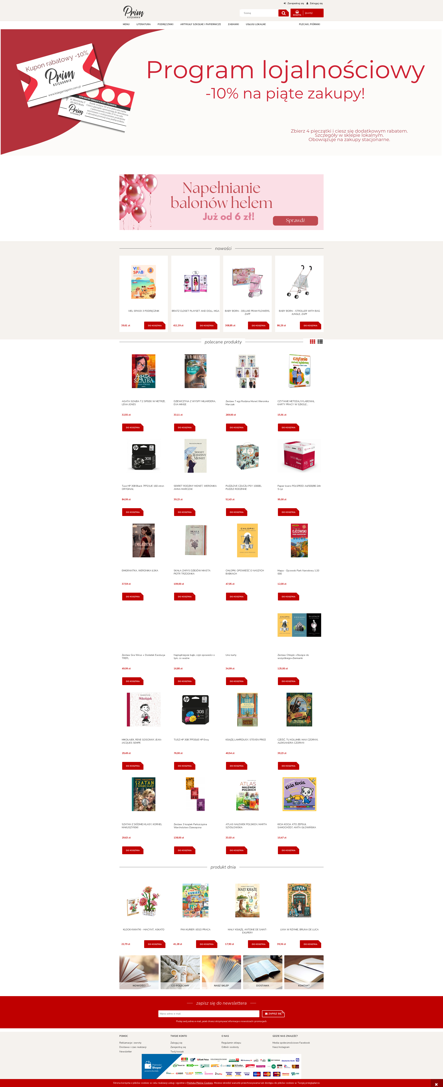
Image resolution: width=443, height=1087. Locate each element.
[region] (221, 95)
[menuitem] (126, 24)
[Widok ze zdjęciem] (312, 341)
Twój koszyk (177, 1051)
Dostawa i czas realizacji (132, 1047)
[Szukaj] (283, 13)
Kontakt (304, 985)
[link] (221, 202)
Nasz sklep (221, 985)
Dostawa (262, 985)
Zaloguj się (176, 1042)
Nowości (139, 985)
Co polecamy (180, 985)
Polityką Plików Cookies (200, 1083)
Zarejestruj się (178, 1047)
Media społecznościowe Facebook (291, 1042)
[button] (144, 376)
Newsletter (125, 1051)
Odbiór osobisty (230, 1047)
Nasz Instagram (281, 1047)
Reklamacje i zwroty (130, 1042)
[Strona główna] (133, 11)
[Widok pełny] (320, 341)
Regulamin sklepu (231, 1042)
